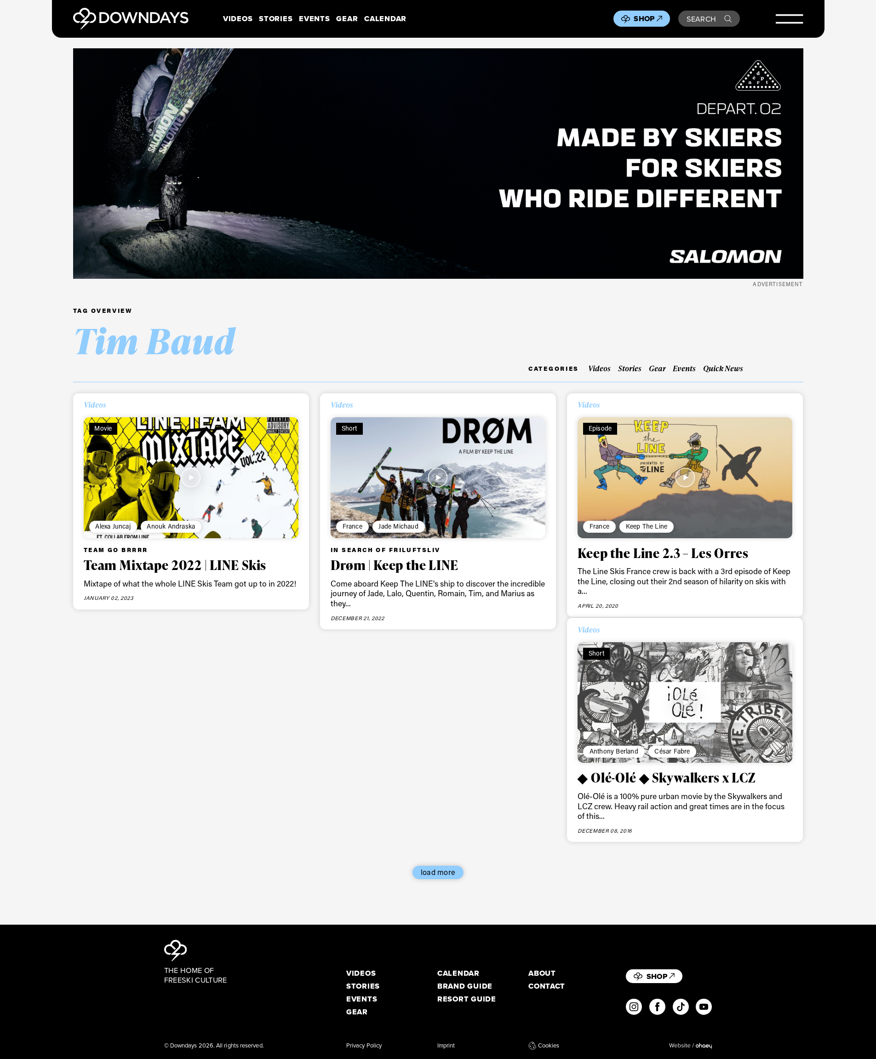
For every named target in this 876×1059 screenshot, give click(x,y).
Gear (347, 18)
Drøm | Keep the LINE (394, 565)
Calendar (385, 18)
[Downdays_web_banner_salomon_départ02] (438, 163)
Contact (546, 986)
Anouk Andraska (171, 526)
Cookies (548, 1045)
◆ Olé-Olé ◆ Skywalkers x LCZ (667, 777)
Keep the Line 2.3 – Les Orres (663, 553)
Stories (275, 18)
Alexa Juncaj (112, 526)
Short (349, 428)
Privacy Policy (364, 1045)
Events (314, 18)
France (352, 526)
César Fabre (672, 751)
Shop (644, 18)
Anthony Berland (614, 751)
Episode (600, 428)
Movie (103, 428)
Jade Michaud (398, 526)
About (542, 973)
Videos (237, 18)
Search (701, 18)
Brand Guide (464, 986)
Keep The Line (647, 526)
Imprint (446, 1045)
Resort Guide (466, 999)
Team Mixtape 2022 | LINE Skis (175, 565)
